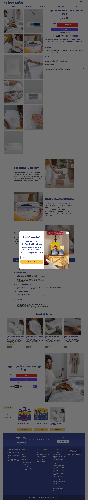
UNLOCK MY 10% (31, 262)
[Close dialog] (67, 233)
